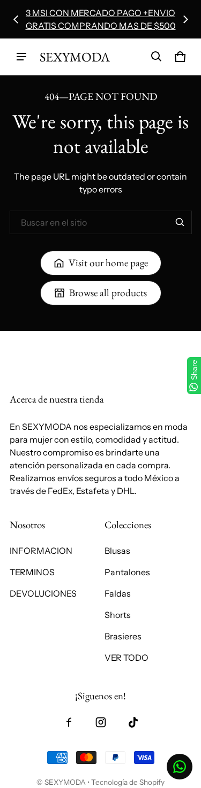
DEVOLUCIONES (43, 593)
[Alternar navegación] (21, 56)
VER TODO (126, 657)
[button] (156, 56)
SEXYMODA (65, 782)
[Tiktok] (133, 722)
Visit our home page (108, 262)
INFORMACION (41, 550)
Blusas (117, 550)
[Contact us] (179, 766)
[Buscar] (180, 222)
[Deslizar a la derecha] (185, 19)
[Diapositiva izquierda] (16, 19)
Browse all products (108, 292)
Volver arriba (35, 340)
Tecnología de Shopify (128, 782)
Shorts (118, 614)
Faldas (118, 593)
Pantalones (127, 572)
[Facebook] (68, 722)
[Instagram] (101, 722)
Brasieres (123, 636)
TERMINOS (32, 572)
